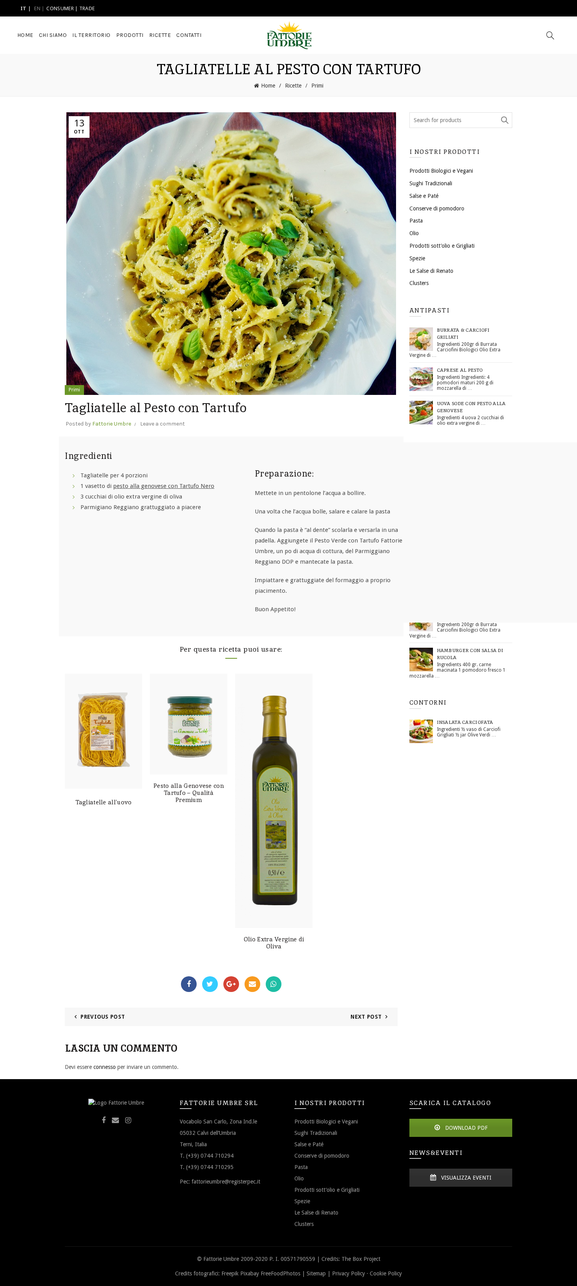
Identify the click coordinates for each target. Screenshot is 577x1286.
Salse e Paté (423, 196)
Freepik (230, 1273)
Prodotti (130, 35)
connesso (104, 1067)
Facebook (189, 984)
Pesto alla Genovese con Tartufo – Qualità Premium (188, 793)
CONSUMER (59, 8)
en (37, 8)
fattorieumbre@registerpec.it (226, 1181)
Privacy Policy (348, 1273)
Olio (414, 233)
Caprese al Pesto (460, 370)
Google (231, 984)
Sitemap (316, 1273)
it (23, 8)
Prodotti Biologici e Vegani (441, 171)
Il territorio (91, 35)
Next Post (366, 1017)
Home (25, 35)
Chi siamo (53, 35)
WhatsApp (273, 984)
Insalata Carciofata (465, 722)
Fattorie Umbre (111, 423)
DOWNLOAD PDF (466, 1128)
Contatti (188, 35)
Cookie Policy (386, 1273)
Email (252, 984)
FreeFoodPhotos (280, 1273)
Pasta (416, 220)
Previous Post (102, 1017)
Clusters (419, 283)
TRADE (87, 8)
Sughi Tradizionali (430, 183)
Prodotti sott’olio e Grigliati (442, 246)
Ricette (160, 35)
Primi (317, 85)
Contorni (428, 702)
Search (504, 120)
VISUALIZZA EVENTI (465, 1178)
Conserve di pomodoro (436, 208)
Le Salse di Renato (431, 271)
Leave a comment (162, 423)
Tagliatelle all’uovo (103, 802)
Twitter (210, 984)
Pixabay (249, 1273)
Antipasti (429, 310)
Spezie (417, 258)
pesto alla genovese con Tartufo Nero (163, 486)
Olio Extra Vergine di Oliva (274, 943)
